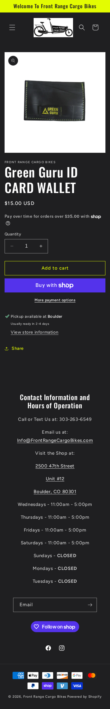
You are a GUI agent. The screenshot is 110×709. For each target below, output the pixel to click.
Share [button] (18, 348)
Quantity (13, 234)
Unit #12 (55, 479)
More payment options (55, 300)
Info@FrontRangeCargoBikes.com (55, 440)
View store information (34, 332)
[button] (12, 27)
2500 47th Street (55, 466)
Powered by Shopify (84, 697)
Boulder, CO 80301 (55, 491)
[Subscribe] (90, 605)
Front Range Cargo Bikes (44, 697)
